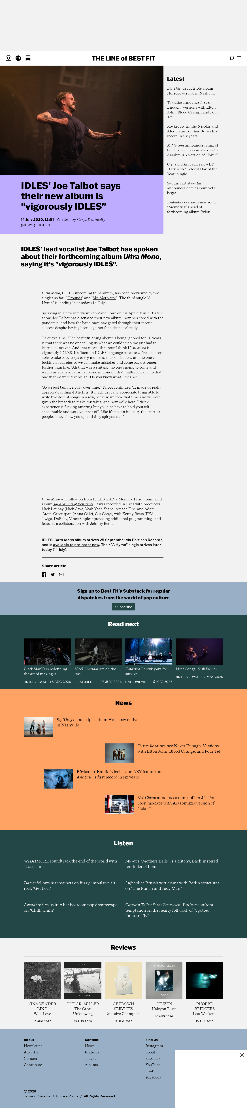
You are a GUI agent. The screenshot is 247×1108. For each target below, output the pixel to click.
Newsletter (33, 1046)
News (28, 225)
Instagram (154, 1046)
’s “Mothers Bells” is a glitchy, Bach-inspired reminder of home (171, 864)
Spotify (151, 1052)
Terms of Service (37, 1096)
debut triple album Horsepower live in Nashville (191, 91)
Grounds (74, 298)
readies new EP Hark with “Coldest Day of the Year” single (192, 169)
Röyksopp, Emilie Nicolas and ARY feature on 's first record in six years (193, 131)
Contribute (33, 1065)
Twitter (152, 1071)
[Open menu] (239, 58)
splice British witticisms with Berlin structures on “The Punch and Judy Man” (172, 886)
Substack (153, 1058)
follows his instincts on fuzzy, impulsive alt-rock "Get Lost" (70, 886)
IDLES (30, 249)
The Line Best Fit (123, 58)
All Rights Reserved (99, 1096)
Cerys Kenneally (91, 219)
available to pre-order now (76, 544)
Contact (30, 1058)
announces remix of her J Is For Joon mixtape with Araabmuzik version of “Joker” (192, 150)
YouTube (153, 1065)
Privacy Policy (67, 1096)
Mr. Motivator (104, 298)
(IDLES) (44, 225)
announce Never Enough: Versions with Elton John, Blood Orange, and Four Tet (192, 110)
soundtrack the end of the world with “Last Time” (70, 864)
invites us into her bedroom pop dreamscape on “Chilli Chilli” (70, 907)
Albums (91, 1065)
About (29, 1040)
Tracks (90, 1058)
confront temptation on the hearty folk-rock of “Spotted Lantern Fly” (169, 910)
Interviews (35, 682)
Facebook (153, 1077)
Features (84, 682)
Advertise (32, 1052)
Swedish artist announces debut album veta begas (191, 188)
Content (92, 1040)
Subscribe (123, 606)
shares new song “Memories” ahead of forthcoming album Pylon (191, 207)
